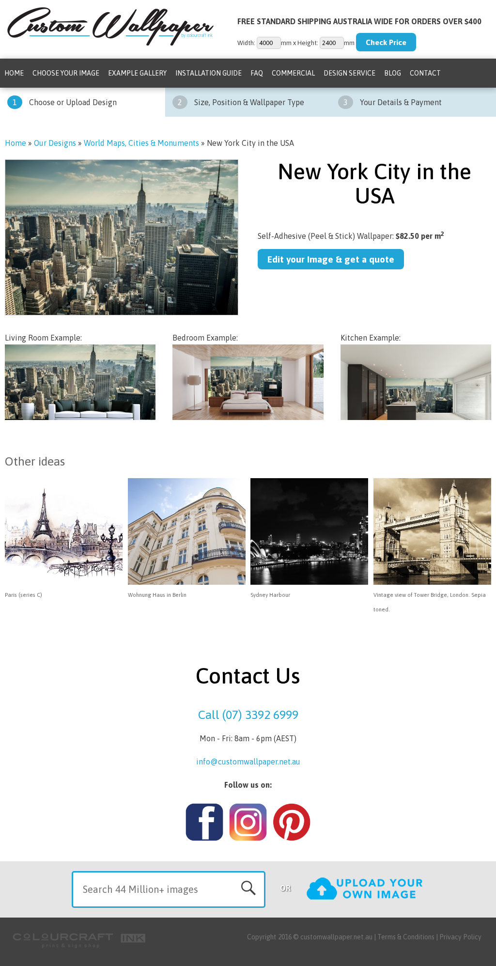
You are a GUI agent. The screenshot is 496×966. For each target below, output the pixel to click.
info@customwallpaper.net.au (248, 761)
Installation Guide (208, 73)
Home (14, 73)
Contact (425, 73)
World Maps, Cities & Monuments (141, 143)
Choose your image (65, 73)
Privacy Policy (460, 937)
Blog (392, 73)
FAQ (256, 73)
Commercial (293, 73)
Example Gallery (137, 73)
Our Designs (55, 143)
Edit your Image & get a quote (330, 259)
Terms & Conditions (405, 937)
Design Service (349, 73)
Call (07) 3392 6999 (248, 714)
